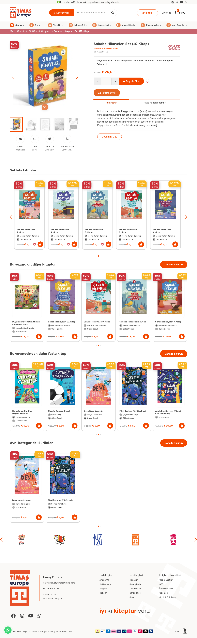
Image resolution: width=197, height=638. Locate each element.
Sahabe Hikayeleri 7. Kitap (168, 321)
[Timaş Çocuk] (135, 539)
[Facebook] (172, 2)
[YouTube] (181, 2)
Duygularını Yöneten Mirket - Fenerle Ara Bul (26, 323)
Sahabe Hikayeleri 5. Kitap (26, 231)
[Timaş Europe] (20, 588)
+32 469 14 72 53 (51, 588)
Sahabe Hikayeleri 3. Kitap (162, 231)
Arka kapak (111, 102)
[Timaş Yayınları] (97, 539)
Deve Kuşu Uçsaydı (93, 410)
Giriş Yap (166, 12)
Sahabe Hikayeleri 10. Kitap (62, 321)
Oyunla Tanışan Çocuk (59, 410)
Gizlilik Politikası (66, 631)
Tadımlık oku (108, 92)
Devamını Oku (109, 136)
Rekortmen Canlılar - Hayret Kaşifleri (22, 412)
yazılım (178, 631)
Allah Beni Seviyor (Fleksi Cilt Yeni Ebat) (168, 412)
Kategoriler (62, 12)
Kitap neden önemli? (155, 102)
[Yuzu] (59, 539)
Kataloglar (147, 12)
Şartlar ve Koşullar (51, 631)
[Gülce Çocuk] (173, 539)
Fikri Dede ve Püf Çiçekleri (133, 410)
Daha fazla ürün (174, 264)
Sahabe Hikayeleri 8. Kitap (94, 231)
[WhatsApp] (186, 2)
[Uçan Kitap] (21, 539)
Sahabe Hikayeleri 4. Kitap (60, 231)
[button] (77, 77)
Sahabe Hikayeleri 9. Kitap (128, 231)
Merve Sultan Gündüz (106, 48)
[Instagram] (177, 2)
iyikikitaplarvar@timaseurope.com (59, 582)
